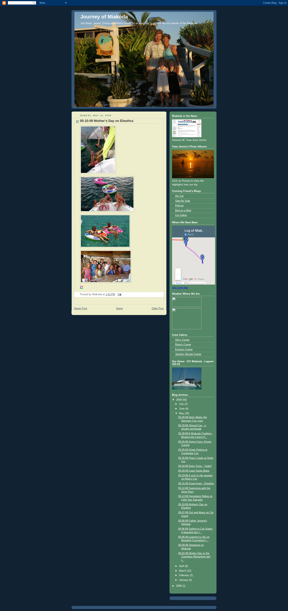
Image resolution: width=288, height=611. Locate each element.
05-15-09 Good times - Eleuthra (196, 483)
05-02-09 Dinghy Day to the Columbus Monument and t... (194, 557)
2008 (179, 586)
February (184, 575)
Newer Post (80, 308)
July (182, 404)
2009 (179, 400)
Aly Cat (179, 196)
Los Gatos (181, 215)
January (184, 580)
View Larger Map (180, 287)
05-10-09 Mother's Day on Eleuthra (106, 121)
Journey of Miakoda (104, 17)
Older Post (158, 308)
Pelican (179, 205)
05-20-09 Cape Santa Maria (193, 470)
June (182, 408)
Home (119, 308)
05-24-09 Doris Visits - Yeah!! (195, 466)
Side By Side (182, 201)
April (182, 566)
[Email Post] (119, 294)
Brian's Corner (183, 344)
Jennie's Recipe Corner (188, 354)
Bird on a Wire (183, 210)
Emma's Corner (184, 349)
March (183, 570)
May (182, 413)
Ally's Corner (182, 340)
